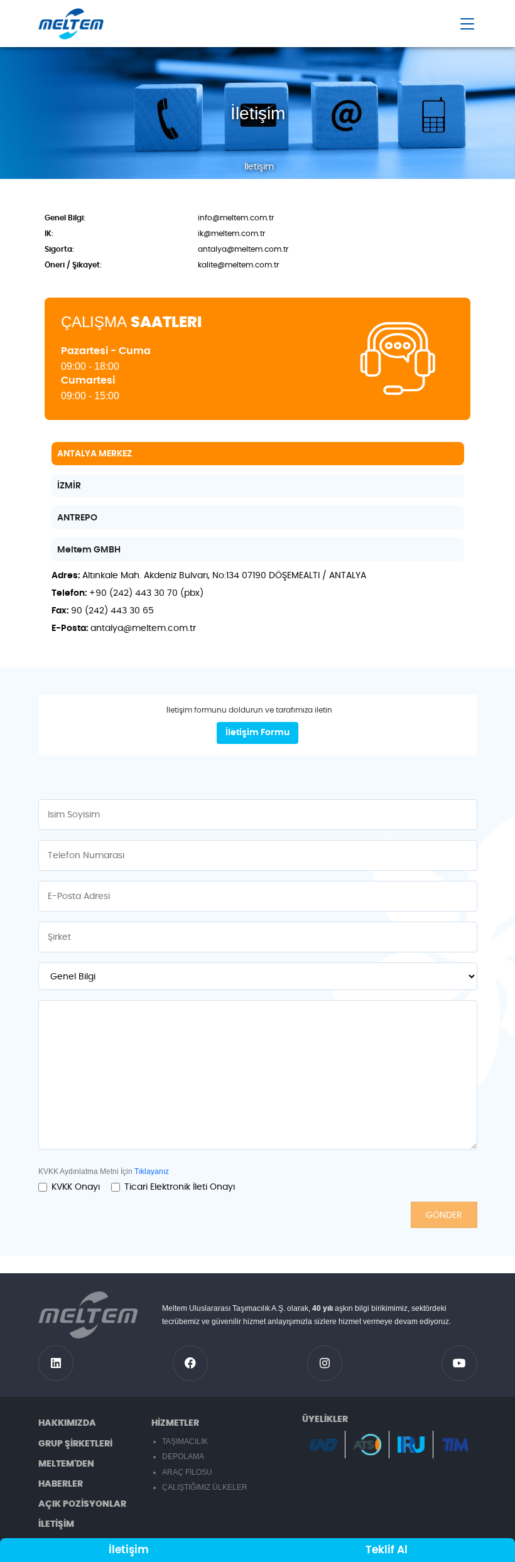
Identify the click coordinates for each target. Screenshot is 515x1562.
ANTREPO (77, 518)
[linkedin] (56, 1363)
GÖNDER (444, 1215)
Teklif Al (387, 1550)
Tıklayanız (151, 1171)
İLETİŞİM (56, 1524)
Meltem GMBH (89, 550)
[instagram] (325, 1363)
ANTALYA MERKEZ (94, 454)
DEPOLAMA (183, 1456)
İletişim (129, 1550)
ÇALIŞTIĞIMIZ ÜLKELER (204, 1487)
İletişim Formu (257, 732)
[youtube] (459, 1363)
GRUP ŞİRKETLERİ (75, 1444)
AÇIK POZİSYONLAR (82, 1504)
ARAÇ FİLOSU (187, 1472)
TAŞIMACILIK (185, 1441)
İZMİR (69, 486)
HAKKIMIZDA (67, 1423)
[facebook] (191, 1363)
